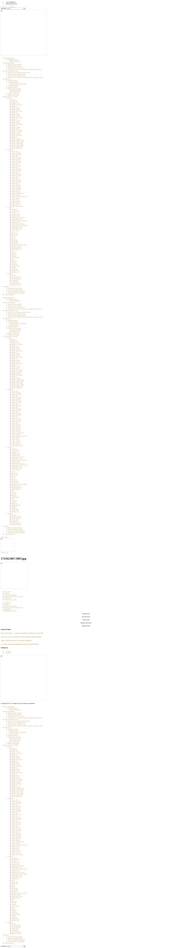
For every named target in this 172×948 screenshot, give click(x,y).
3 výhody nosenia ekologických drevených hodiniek (20, 644)
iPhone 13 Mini (15, 127)
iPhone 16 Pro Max (16, 111)
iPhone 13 (14, 125)
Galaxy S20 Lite (16, 186)
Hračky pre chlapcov (14, 95)
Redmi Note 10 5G (16, 248)
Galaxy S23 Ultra (16, 170)
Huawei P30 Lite (16, 283)
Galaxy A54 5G (16, 195)
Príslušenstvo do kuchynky (19, 83)
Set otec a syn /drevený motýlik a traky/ (19, 72)
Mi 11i (13, 236)
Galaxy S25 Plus (16, 161)
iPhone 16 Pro (15, 109)
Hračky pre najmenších (14, 88)
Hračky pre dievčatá (13, 93)
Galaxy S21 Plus (16, 180)
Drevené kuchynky (13, 82)
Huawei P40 (15, 280)
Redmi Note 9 (15, 257)
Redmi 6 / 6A (15, 272)
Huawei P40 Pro (16, 277)
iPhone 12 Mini (15, 133)
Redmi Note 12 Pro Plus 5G (19, 225)
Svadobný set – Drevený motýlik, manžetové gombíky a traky (25, 77)
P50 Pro (13, 275)
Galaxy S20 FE (15, 190)
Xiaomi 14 (14, 209)
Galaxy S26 (14, 151)
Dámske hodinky (13, 59)
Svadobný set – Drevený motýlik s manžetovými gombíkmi (24, 69)
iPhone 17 (14, 100)
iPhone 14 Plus (15, 121)
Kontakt (6, 593)
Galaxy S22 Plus (16, 175)
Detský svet (7, 79)
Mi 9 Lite (14, 252)
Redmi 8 (13, 262)
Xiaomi (10, 207)
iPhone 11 (14, 137)
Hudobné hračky (12, 87)
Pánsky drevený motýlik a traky (17, 75)
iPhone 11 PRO (15, 138)
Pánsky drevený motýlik (15, 66)
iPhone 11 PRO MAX (17, 140)
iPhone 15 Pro (15, 116)
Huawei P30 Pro (16, 285)
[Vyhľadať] (25, 9)
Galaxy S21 (14, 177)
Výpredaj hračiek (9, 294)
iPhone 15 (14, 112)
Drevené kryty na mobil (11, 96)
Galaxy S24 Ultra (16, 166)
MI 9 (12, 251)
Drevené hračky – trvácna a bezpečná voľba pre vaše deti (22, 633)
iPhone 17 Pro (15, 103)
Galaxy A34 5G (16, 201)
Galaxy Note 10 (16, 204)
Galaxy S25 (14, 156)
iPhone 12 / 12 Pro (16, 132)
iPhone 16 (14, 106)
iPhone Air (14, 101)
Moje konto (7, 591)
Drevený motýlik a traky (11, 71)
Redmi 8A (14, 264)
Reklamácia (7, 598)
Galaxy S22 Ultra (16, 174)
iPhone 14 (14, 119)
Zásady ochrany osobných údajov (13, 596)
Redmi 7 (13, 267)
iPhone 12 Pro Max (16, 135)
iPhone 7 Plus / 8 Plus (17, 141)
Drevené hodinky (9, 58)
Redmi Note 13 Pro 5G (18, 217)
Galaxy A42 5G (16, 198)
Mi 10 (13, 238)
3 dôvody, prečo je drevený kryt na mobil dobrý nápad (21, 637)
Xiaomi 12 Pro (15, 222)
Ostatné (6, 286)
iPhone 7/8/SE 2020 (17, 143)
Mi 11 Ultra (14, 235)
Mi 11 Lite (14, 233)
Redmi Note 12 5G (16, 227)
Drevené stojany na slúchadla (16, 293)
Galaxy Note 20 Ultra (17, 193)
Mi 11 (13, 232)
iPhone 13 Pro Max (16, 130)
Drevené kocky (15, 92)
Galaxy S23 (14, 167)
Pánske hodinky (16, 61)
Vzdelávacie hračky (13, 85)
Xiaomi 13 (14, 212)
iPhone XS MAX (16, 148)
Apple (9, 98)
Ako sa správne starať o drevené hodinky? (16, 640)
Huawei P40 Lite (16, 278)
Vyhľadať (3, 8)
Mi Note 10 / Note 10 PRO (19, 244)
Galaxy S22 (14, 172)
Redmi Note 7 (15, 270)
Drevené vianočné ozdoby (15, 289)
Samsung (10, 149)
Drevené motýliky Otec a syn (16, 67)
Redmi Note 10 (15, 249)
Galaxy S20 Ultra (16, 188)
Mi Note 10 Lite (16, 246)
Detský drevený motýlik (15, 64)
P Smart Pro (14, 281)
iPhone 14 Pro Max (16, 124)
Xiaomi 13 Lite (15, 214)
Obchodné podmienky (10, 595)
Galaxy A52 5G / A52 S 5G (19, 196)
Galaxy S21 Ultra (16, 182)
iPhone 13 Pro (15, 129)
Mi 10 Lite (14, 240)
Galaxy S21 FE (15, 178)
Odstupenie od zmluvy (10, 599)
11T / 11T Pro (15, 230)
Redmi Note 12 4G (16, 228)
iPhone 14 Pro (15, 122)
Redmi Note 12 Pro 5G (18, 224)
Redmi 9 (13, 256)
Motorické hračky (16, 90)
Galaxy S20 (14, 183)
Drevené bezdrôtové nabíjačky (16, 291)
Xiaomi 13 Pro (15, 215)
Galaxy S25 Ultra (16, 162)
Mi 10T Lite (14, 243)
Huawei (10, 273)
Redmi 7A (14, 269)
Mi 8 (12, 259)
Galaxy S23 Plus (16, 169)
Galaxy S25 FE (15, 159)
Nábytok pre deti (12, 80)
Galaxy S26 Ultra (16, 154)
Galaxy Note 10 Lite (17, 206)
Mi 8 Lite (14, 261)
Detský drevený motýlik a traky (17, 74)
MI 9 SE (13, 254)
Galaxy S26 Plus (16, 153)
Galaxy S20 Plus (16, 185)
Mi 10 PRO (14, 241)
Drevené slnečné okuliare (15, 288)
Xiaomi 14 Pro (15, 211)
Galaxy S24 (14, 164)
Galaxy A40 (14, 199)
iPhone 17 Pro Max (16, 104)
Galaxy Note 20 (16, 191)
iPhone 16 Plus (15, 108)
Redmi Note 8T (15, 265)
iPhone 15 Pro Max (16, 117)
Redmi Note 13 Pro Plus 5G (19, 220)
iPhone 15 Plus (15, 114)
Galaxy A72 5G (16, 203)
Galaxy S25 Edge (16, 158)
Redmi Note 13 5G (16, 219)
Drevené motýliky (9, 63)
